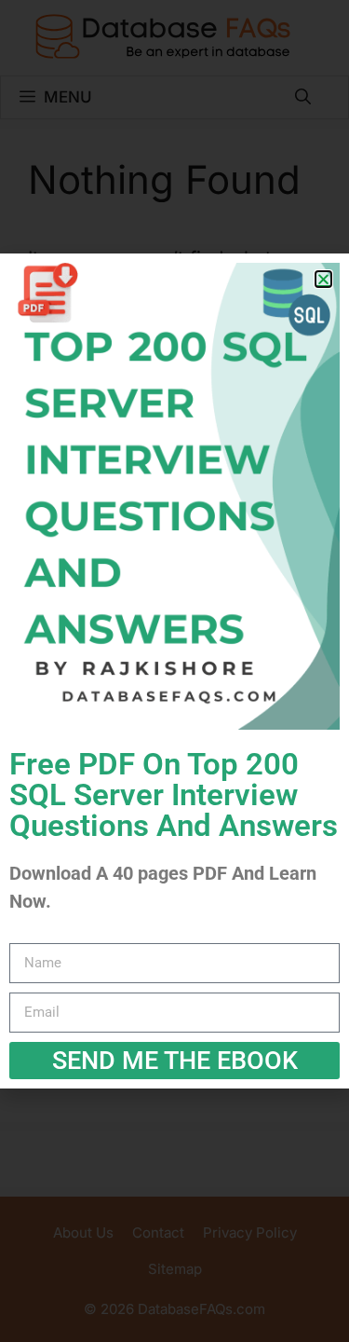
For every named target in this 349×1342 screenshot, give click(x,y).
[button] (323, 279)
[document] (174, 671)
